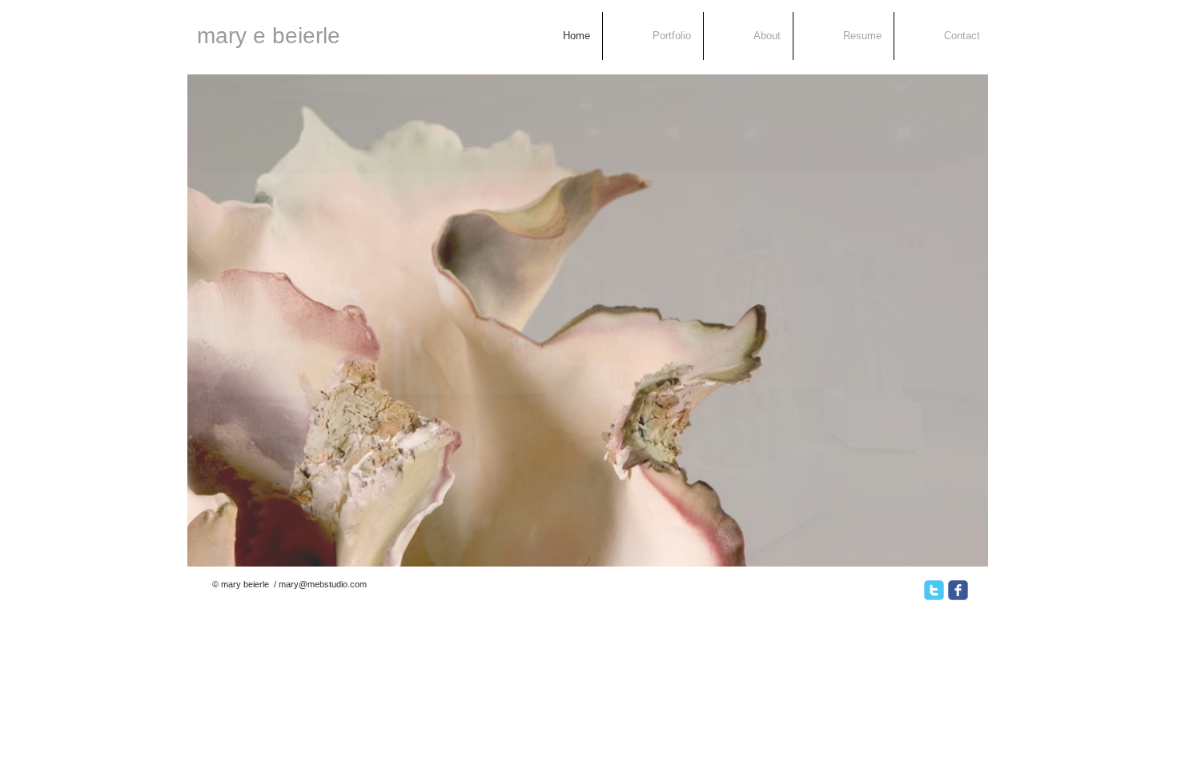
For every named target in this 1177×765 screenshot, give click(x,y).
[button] (587, 320)
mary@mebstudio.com (323, 584)
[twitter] (934, 590)
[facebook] (958, 590)
